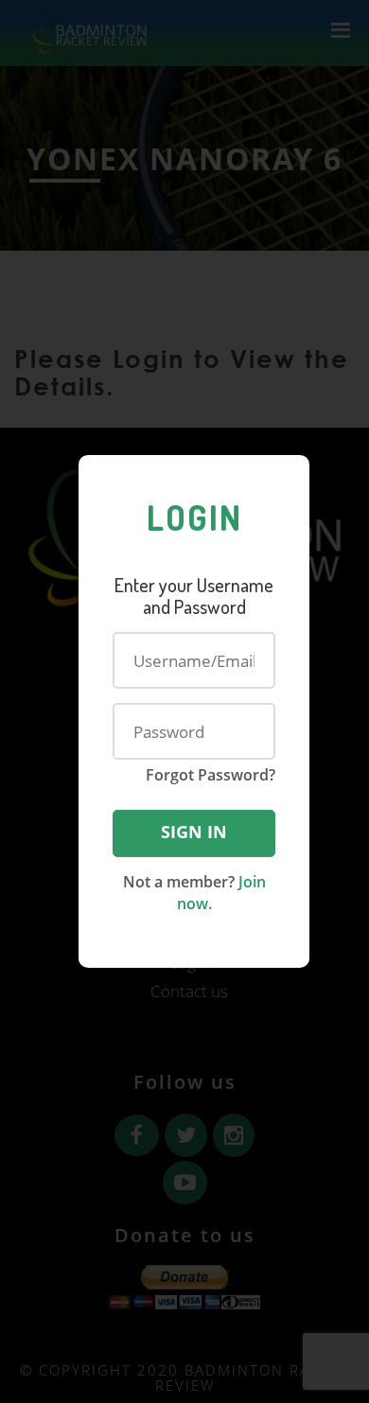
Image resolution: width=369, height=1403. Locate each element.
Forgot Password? (210, 774)
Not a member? (194, 892)
